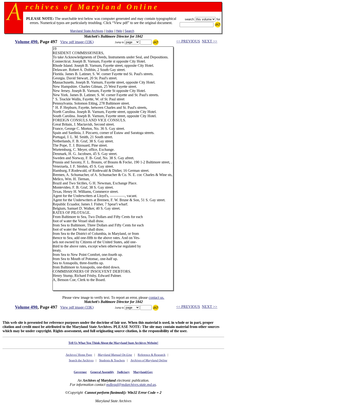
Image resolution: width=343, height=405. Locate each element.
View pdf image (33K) (77, 42)
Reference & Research (151, 354)
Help (119, 31)
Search (129, 31)
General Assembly (102, 372)
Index (109, 31)
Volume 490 (26, 41)
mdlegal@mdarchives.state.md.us (131, 385)
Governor (80, 372)
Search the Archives (81, 360)
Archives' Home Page (79, 354)
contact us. (156, 297)
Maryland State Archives (86, 31)
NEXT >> (209, 41)
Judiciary (123, 372)
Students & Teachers (112, 360)
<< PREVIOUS (188, 41)
